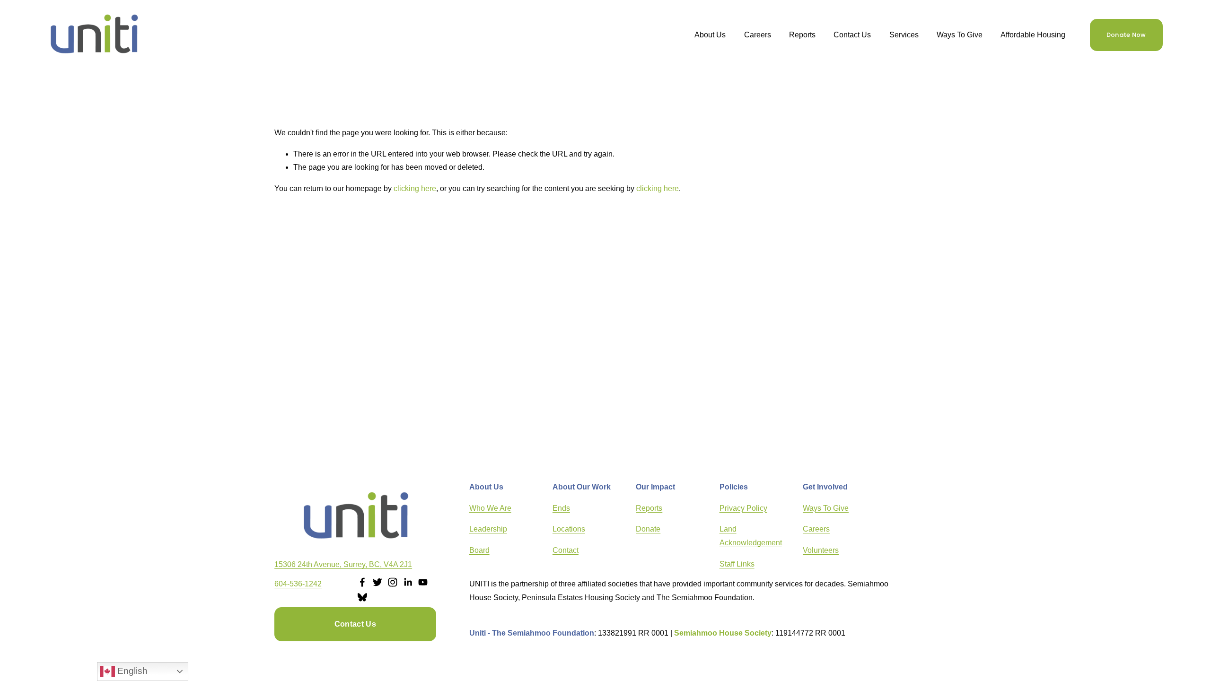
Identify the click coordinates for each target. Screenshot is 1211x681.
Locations (569, 529)
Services (904, 35)
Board (479, 550)
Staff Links (737, 564)
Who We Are (490, 508)
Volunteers (821, 550)
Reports (649, 508)
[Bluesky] (362, 597)
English (131, 671)
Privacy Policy (743, 508)
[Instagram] (392, 582)
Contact (566, 550)
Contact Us (852, 35)
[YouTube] (423, 582)
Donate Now (1126, 34)
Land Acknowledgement (751, 536)
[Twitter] (377, 582)
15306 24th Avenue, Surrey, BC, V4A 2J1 (343, 564)
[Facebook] (362, 582)
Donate (648, 529)
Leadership (488, 529)
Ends (561, 508)
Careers (757, 35)
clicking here (415, 188)
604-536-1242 (298, 584)
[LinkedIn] (407, 582)
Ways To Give (960, 35)
